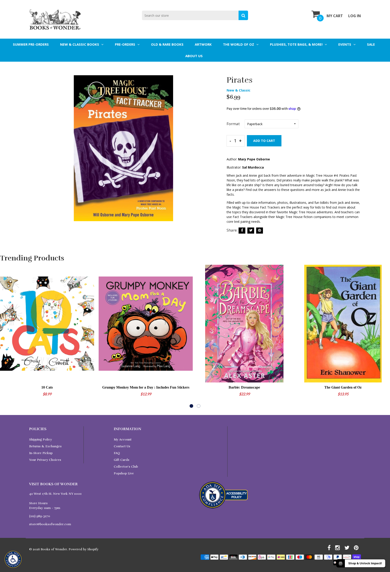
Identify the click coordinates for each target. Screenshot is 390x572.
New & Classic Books (79, 44)
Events (344, 44)
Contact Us (122, 446)
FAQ (117, 453)
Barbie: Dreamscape (244, 387)
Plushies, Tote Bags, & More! (296, 44)
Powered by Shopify (83, 549)
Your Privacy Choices (45, 460)
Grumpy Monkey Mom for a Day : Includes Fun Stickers (145, 387)
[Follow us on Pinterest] (259, 230)
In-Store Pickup (41, 453)
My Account (123, 439)
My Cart (335, 15)
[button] (191, 406)
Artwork (203, 44)
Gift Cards (121, 460)
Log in (354, 15)
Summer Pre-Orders (31, 44)
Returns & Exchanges (45, 446)
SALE (371, 44)
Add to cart (264, 140)
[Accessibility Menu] (13, 559)
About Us (194, 56)
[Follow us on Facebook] (242, 230)
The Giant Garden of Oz (343, 387)
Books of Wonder (54, 549)
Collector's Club (126, 467)
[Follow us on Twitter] (250, 230)
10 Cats (47, 387)
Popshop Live (124, 473)
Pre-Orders (125, 44)
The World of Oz (238, 44)
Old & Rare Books (167, 44)
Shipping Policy (40, 439)
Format (233, 123)
